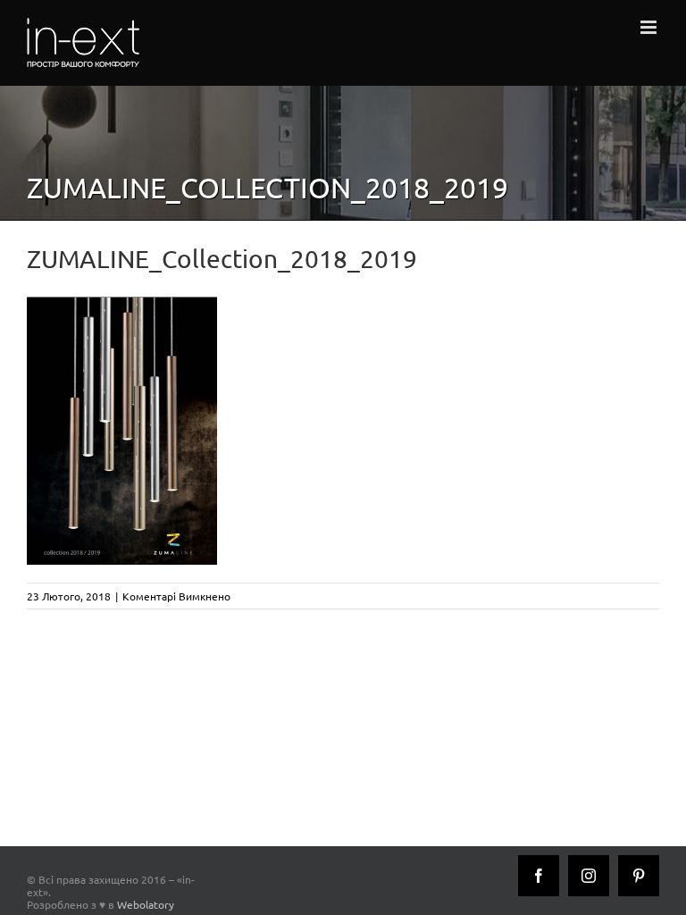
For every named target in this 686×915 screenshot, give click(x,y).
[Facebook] (538, 875)
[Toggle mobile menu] (649, 27)
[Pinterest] (638, 875)
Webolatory (145, 904)
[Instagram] (588, 875)
